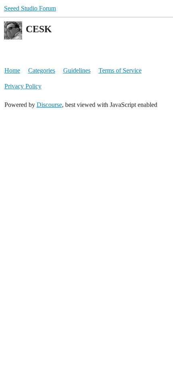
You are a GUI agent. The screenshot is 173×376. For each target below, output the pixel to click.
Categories (41, 70)
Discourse (49, 104)
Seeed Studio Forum (30, 8)
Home (12, 70)
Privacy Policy (22, 86)
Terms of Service (120, 70)
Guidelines (77, 70)
